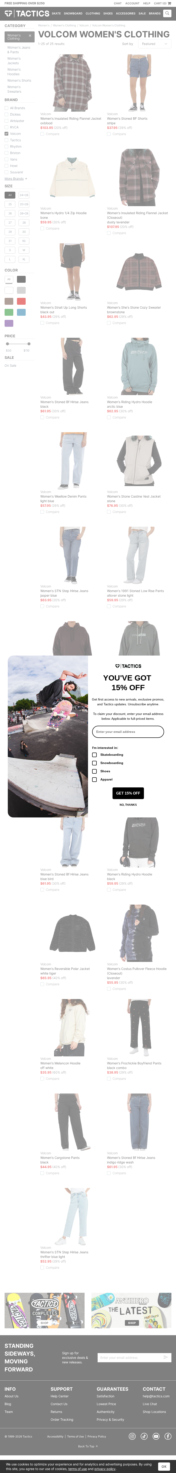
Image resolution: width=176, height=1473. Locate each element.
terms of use (77, 1469)
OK (164, 1466)
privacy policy (105, 1469)
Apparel (106, 779)
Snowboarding (111, 763)
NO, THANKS (128, 804)
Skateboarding (111, 754)
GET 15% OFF (128, 793)
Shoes (105, 771)
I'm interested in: (105, 748)
